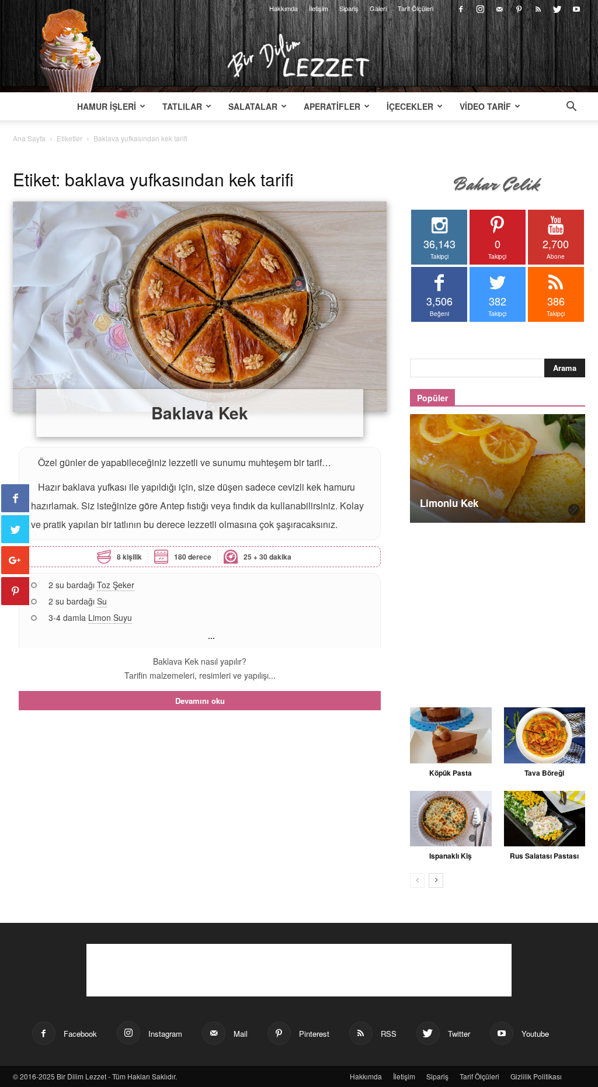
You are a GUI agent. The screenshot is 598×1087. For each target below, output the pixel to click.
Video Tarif (485, 106)
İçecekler (410, 106)
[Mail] (499, 8)
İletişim (318, 8)
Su (102, 601)
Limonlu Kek (449, 503)
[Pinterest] (518, 8)
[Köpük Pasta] (451, 735)
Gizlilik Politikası (536, 1076)
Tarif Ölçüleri (415, 8)
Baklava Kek (199, 413)
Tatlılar (182, 106)
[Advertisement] (497, 609)
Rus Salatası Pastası (544, 855)
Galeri (378, 8)
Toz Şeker (115, 585)
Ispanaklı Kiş (450, 855)
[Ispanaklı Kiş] (451, 819)
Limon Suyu (110, 617)
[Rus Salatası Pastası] (545, 819)
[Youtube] (576, 8)
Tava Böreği (544, 773)
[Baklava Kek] (200, 307)
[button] (571, 107)
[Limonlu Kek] (497, 468)
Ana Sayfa (29, 138)
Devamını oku (200, 700)
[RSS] (538, 8)
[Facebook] (461, 8)
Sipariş (349, 8)
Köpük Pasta (450, 773)
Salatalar (252, 106)
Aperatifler (332, 106)
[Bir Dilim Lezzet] (299, 55)
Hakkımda (283, 8)
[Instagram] (480, 8)
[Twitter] (557, 8)
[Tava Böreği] (545, 735)
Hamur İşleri (106, 106)
